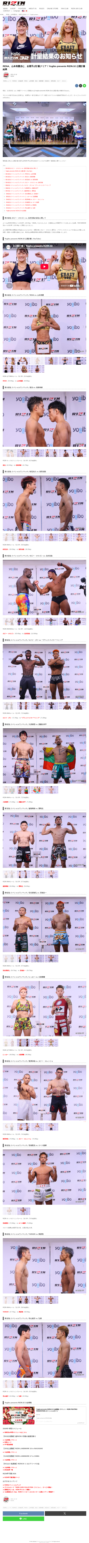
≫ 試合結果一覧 (8, 1470)
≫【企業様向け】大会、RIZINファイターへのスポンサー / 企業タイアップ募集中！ (29, 1492)
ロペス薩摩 (22, 1223)
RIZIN (12, 76)
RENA (5, 381)
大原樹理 (5, 802)
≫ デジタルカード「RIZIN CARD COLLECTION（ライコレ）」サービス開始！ (27, 1487)
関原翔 (21, 1312)
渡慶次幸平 (22, 802)
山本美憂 (20, 381)
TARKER (6, 1312)
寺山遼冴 (5, 1396)
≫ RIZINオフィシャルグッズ (12, 1485)
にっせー (5, 1054)
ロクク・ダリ (7, 718)
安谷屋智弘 (6, 970)
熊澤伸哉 (5, 1139)
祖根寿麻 (18, 465)
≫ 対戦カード (7, 1442)
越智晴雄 (5, 886)
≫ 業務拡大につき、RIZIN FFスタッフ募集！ (17, 1489)
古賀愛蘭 (21, 1054)
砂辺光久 (5, 549)
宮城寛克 (5, 1223)
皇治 (4, 465)
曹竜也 (21, 886)
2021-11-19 (14, 74)
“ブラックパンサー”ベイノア (30, 718)
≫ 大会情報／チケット (10, 1440)
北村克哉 (27, 633)
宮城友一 (23, 970)
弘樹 (20, 1396)
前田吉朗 (21, 549)
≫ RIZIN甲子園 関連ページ (11, 1477)
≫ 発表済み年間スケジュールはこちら (15, 1432)
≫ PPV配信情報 (8, 1444)
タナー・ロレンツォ (25, 1139)
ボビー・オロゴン (8, 633)
